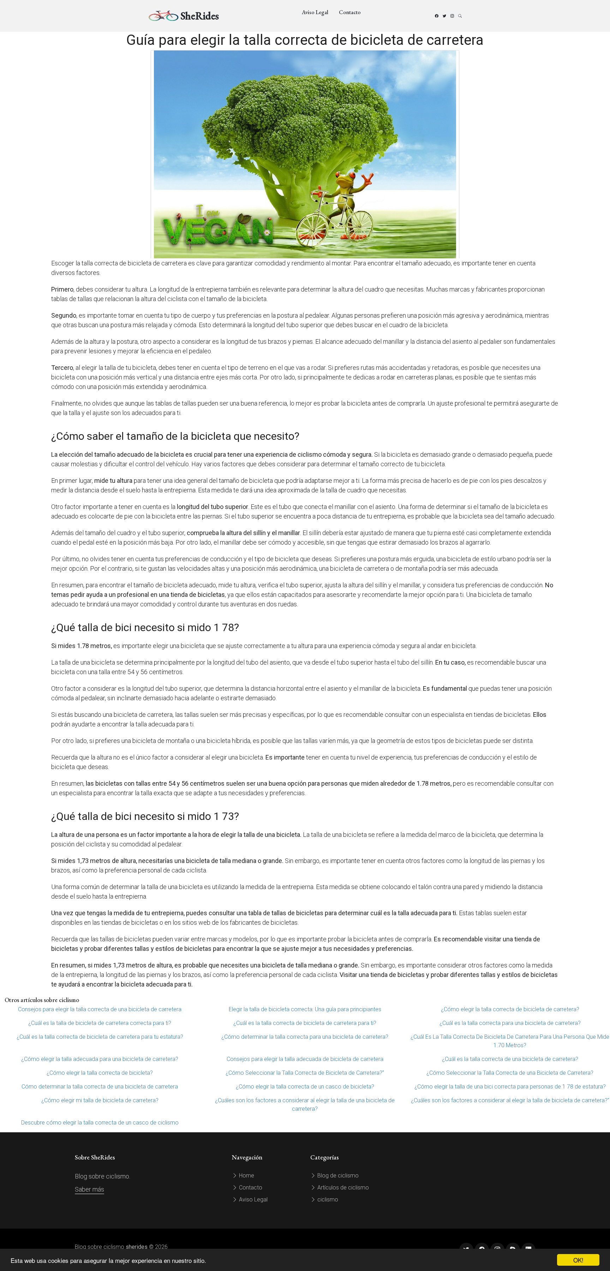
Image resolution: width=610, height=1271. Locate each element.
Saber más (89, 1189)
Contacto (350, 12)
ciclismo (327, 1199)
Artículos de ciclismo (342, 1187)
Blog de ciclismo (337, 1175)
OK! (578, 1259)
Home (246, 1175)
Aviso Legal (315, 12)
